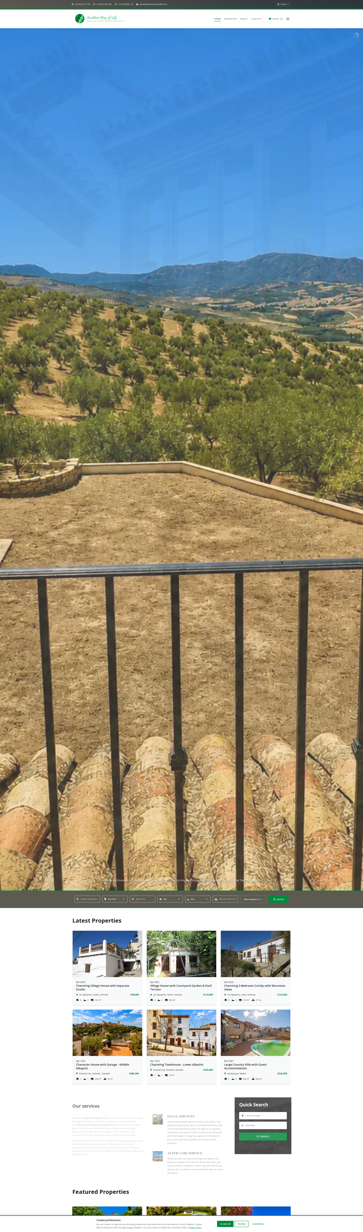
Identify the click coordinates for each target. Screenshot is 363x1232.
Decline (241, 1223)
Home (217, 18)
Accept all (225, 1223)
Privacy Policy (195, 1227)
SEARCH (264, 1136)
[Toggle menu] (288, 19)
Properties (230, 18)
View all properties (262, 1146)
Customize (258, 1223)
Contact (256, 18)
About (244, 18)
